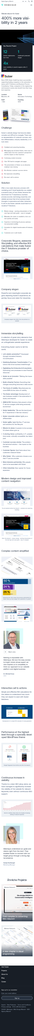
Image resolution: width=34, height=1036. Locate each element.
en (25, 1)
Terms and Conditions (24, 1005)
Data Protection (11, 1005)
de (23, 1)
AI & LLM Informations (19, 1007)
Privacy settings (6, 1007)
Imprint (3, 1005)
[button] (31, 4)
